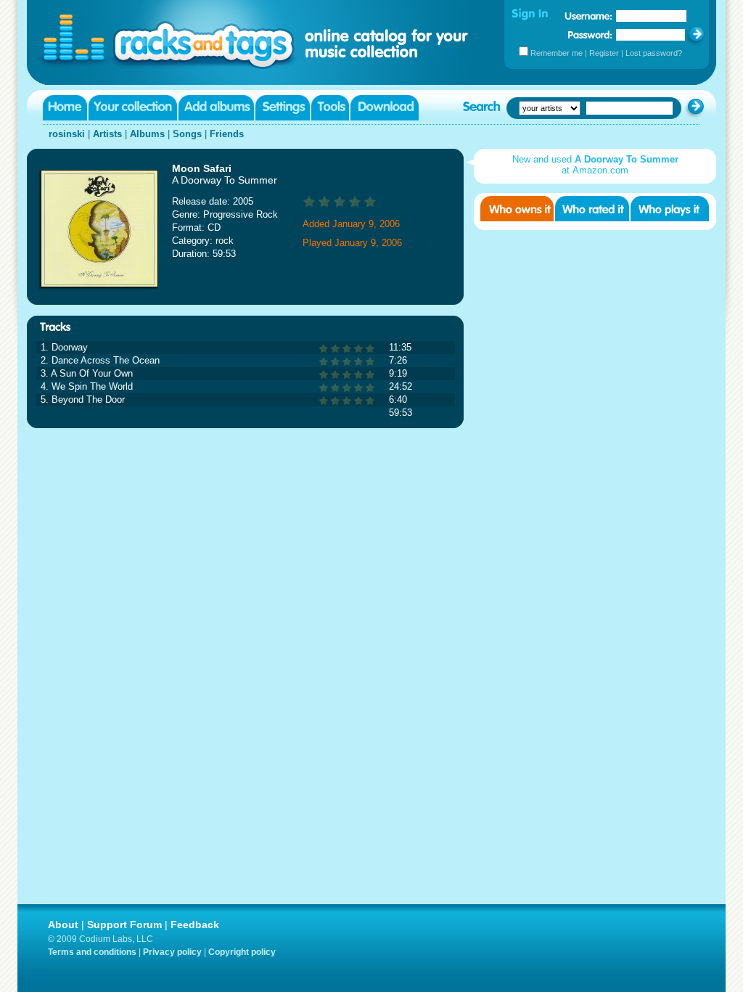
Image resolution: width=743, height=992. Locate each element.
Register (604, 53)
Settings (282, 107)
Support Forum (124, 924)
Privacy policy (172, 952)
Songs (187, 133)
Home (65, 107)
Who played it (670, 208)
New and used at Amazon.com (595, 165)
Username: (588, 16)
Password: (590, 34)
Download (384, 107)
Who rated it (592, 208)
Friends (227, 133)
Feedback (195, 924)
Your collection (133, 107)
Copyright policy (242, 952)
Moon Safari (201, 168)
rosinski (67, 133)
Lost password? (653, 53)
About (63, 924)
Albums (147, 133)
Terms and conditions (92, 952)
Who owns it (517, 208)
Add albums (216, 107)
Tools (330, 107)
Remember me (556, 53)
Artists (107, 133)
